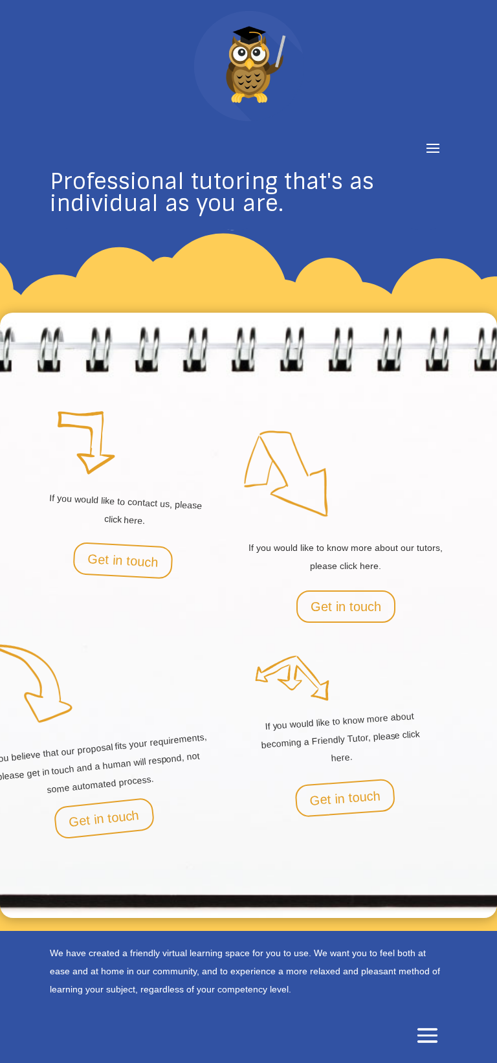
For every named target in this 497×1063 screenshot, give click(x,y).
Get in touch (122, 561)
